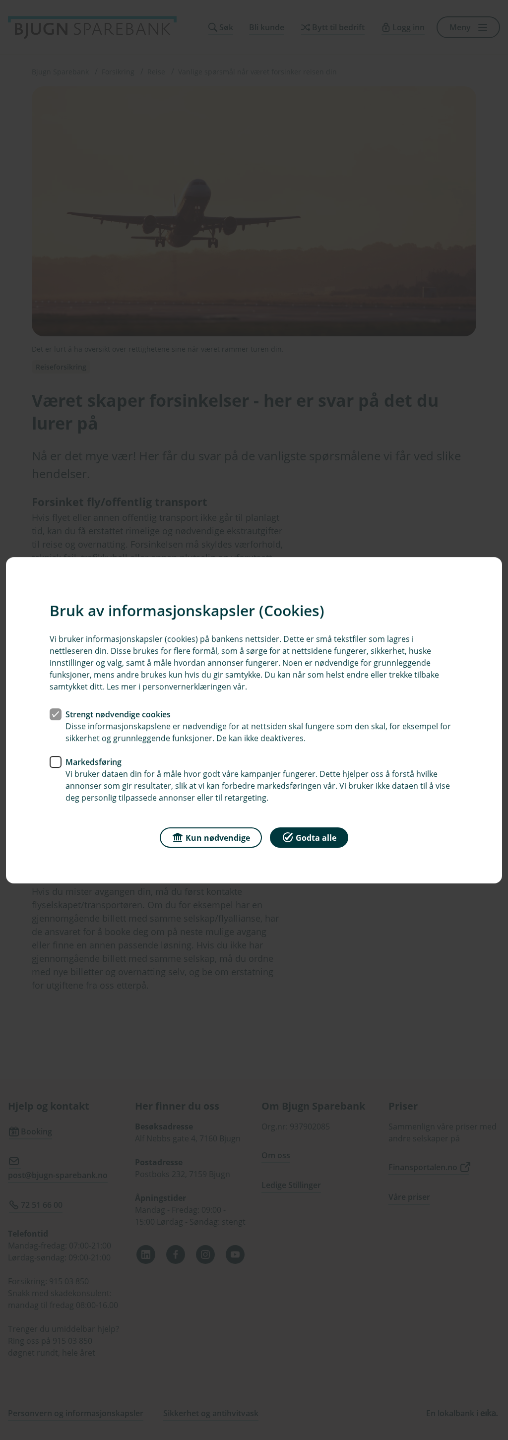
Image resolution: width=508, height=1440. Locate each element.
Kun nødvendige (218, 837)
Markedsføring (93, 761)
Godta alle (316, 837)
